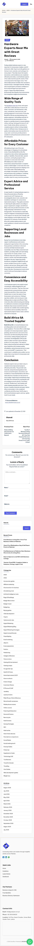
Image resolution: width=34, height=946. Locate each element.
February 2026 (8, 807)
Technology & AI (8, 756)
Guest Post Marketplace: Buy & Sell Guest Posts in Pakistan (17, 546)
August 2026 (7, 787)
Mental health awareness (11, 701)
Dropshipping (7, 636)
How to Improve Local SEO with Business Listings (16, 557)
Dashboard (6, 876)
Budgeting (7, 607)
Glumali (9, 417)
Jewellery (6, 691)
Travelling (6, 766)
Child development (9, 613)
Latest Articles (6, 874)
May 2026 (6, 797)
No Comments (10, 60)
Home (3, 10)
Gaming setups (8, 665)
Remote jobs (7, 717)
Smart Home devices (9, 733)
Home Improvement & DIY (11, 675)
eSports (6, 643)
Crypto (6, 617)
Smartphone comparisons (11, 737)
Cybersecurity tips (9, 620)
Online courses (8, 707)
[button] (24, 4)
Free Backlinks (7, 892)
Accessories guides (9, 581)
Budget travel (7, 604)
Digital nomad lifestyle (10, 633)
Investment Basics (9, 685)
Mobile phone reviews (10, 704)
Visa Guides (7, 769)
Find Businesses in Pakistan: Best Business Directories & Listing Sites (17, 552)
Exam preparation (9, 646)
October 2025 (8, 820)
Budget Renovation (9, 600)
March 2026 (7, 804)
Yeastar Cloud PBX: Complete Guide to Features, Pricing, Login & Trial (16, 563)
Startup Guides (8, 746)
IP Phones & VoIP (8, 688)
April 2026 (7, 800)
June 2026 (7, 794)
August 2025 (7, 826)
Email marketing (8, 639)
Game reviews (8, 659)
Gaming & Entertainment (11, 662)
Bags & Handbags (9, 597)
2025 (8, 10)
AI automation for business (11, 587)
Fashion (6, 649)
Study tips (6, 750)
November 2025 (8, 817)
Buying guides (7, 610)
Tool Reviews (7, 759)
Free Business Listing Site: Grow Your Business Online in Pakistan (15, 540)
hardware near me (12, 105)
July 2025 (6, 830)
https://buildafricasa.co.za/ (12, 402)
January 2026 (8, 810)
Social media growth (9, 743)
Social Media (7, 740)
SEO (5, 727)
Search (6, 522)
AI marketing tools (9, 591)
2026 (5, 578)
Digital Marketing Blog (10, 626)
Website (6, 504)
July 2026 (6, 791)
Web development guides (11, 772)
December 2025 (8, 813)
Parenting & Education (10, 711)
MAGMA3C (24, 941)
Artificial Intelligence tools (11, 594)
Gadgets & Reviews (9, 656)
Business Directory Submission (11, 895)
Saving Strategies (9, 724)
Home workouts (8, 678)
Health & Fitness (8, 672)
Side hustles (7, 730)
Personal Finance (8, 714)
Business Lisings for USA (9, 890)
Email (6, 496)
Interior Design (8, 682)
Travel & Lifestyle (9, 763)
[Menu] (31, 4)
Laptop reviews (8, 694)
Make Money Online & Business (12, 698)
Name (6, 487)
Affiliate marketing (9, 584)
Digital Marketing (8, 623)
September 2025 (8, 823)
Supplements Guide (9, 753)
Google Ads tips (8, 669)
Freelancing (7, 652)
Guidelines (5, 871)
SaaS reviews (7, 720)
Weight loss (7, 776)
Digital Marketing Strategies (12, 630)
